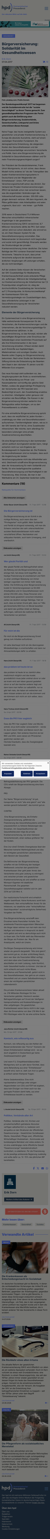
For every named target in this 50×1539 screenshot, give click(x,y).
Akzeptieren (40, 774)
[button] (46, 9)
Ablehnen (26, 774)
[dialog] (25, 769)
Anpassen (8, 774)
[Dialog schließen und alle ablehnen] (48, 762)
